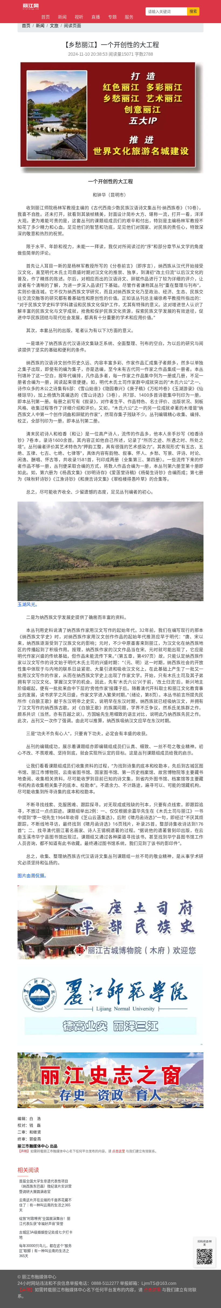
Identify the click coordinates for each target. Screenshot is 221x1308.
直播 (95, 17)
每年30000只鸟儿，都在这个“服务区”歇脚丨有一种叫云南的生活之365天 (45, 1251)
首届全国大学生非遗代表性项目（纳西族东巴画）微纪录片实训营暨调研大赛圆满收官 (45, 1186)
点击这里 (118, 1151)
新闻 (62, 17)
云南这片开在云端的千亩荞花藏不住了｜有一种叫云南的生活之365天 (45, 1205)
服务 (129, 17)
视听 (79, 17)
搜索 (193, 11)
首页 (45, 17)
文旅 (54, 25)
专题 (112, 17)
